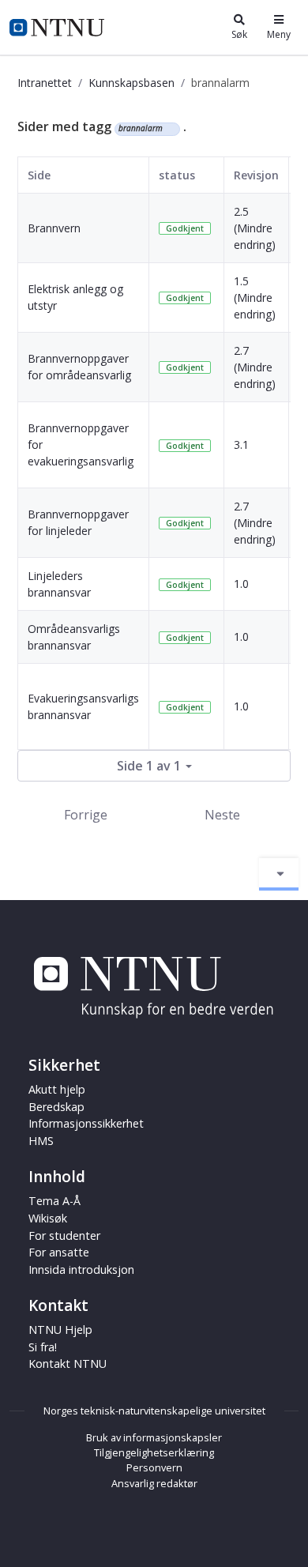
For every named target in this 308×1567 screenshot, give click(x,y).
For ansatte (58, 1252)
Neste (222, 814)
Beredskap (56, 1106)
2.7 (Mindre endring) (255, 367)
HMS (41, 1140)
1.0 (241, 583)
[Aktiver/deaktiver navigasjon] (279, 874)
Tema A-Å (54, 1200)
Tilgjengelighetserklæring (154, 1452)
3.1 (241, 444)
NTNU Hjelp (60, 1329)
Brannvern (54, 227)
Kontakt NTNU (67, 1363)
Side (39, 175)
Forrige (85, 814)
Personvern (154, 1467)
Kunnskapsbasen (131, 82)
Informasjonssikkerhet (86, 1123)
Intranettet (44, 82)
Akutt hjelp (56, 1089)
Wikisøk (47, 1218)
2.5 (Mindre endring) (255, 228)
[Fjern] (169, 129)
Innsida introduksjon (81, 1269)
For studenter (64, 1235)
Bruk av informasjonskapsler (154, 1437)
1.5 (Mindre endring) (255, 297)
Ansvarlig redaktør (154, 1483)
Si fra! (42, 1346)
